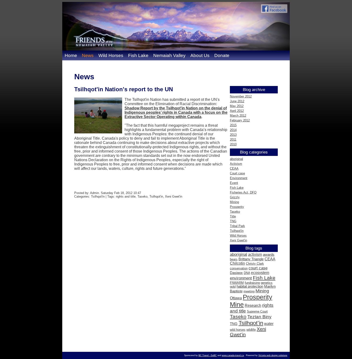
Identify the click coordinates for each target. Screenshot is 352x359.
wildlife (251, 329)
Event (234, 183)
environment (241, 278)
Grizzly (235, 197)
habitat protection (250, 286)
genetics (267, 283)
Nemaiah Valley (169, 55)
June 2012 (237, 101)
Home (71, 55)
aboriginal (236, 159)
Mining (234, 202)
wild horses (237, 329)
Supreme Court (257, 311)
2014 (233, 130)
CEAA (234, 168)
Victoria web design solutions (272, 355)
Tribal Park (237, 226)
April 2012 (237, 111)
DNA (247, 273)
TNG (233, 221)
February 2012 (240, 120)
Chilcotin (237, 263)
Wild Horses (110, 55)
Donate (221, 55)
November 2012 (241, 96)
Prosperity (237, 207)
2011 (233, 139)
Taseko (235, 211)
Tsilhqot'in (237, 231)
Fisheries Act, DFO (243, 192)
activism (255, 254)
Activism (236, 163)
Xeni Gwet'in (238, 240)
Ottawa (236, 298)
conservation (239, 268)
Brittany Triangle (251, 259)
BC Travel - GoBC (208, 355)
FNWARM (237, 283)
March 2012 (238, 115)
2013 (233, 135)
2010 (233, 144)
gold (233, 286)
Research (253, 305)
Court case (237, 173)
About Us (200, 55)
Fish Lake (138, 55)
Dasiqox (236, 273)
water (268, 324)
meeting (249, 291)
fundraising (252, 283)
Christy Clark (255, 263)
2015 (233, 125)
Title (233, 216)
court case (258, 268)
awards (268, 254)
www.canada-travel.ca (233, 355)
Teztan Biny (259, 316)
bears (234, 259)
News (88, 55)
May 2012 (237, 106)
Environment (238, 178)
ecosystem (260, 273)
